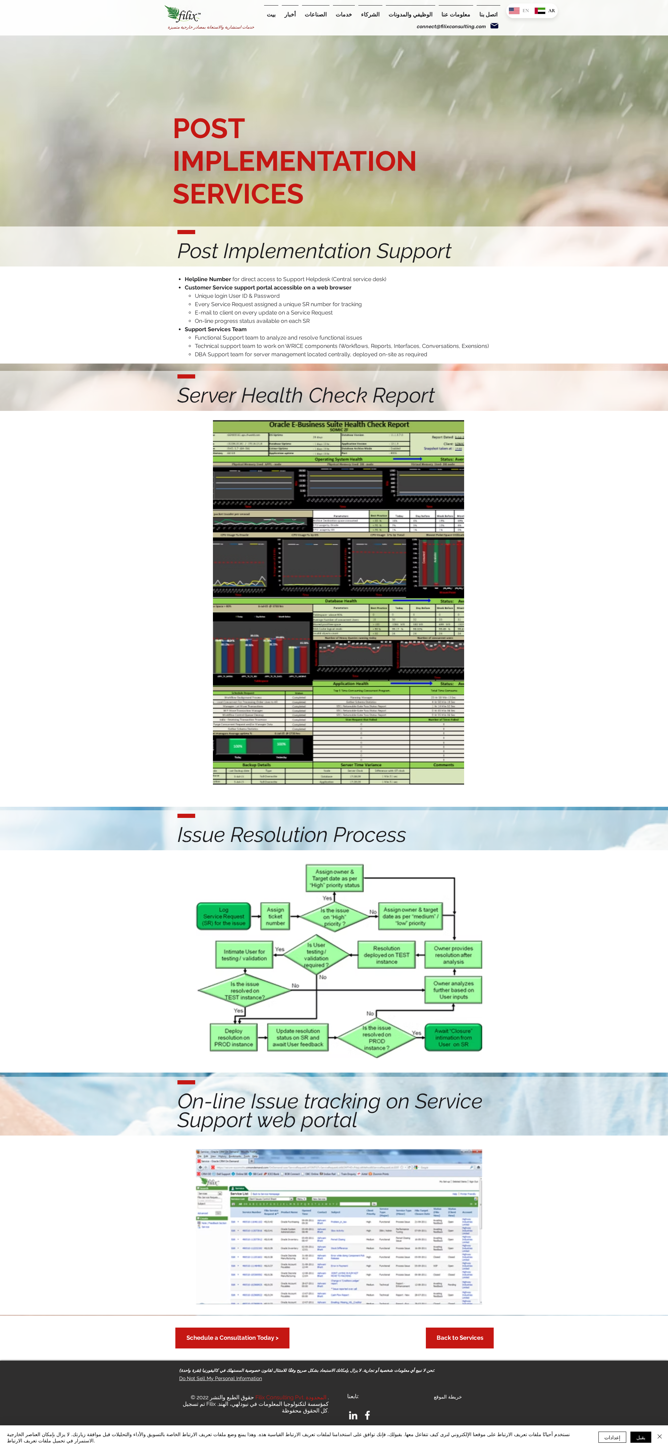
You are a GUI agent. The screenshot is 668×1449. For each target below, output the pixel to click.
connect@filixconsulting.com (451, 27)
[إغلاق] (659, 1437)
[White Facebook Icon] (367, 1415)
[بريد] (494, 25)
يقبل (640, 1437)
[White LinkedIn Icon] (353, 1415)
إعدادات (612, 1437)
